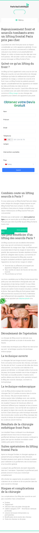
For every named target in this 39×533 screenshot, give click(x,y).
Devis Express (19, 12)
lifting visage (13, 93)
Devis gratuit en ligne (14, 231)
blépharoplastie (24, 298)
